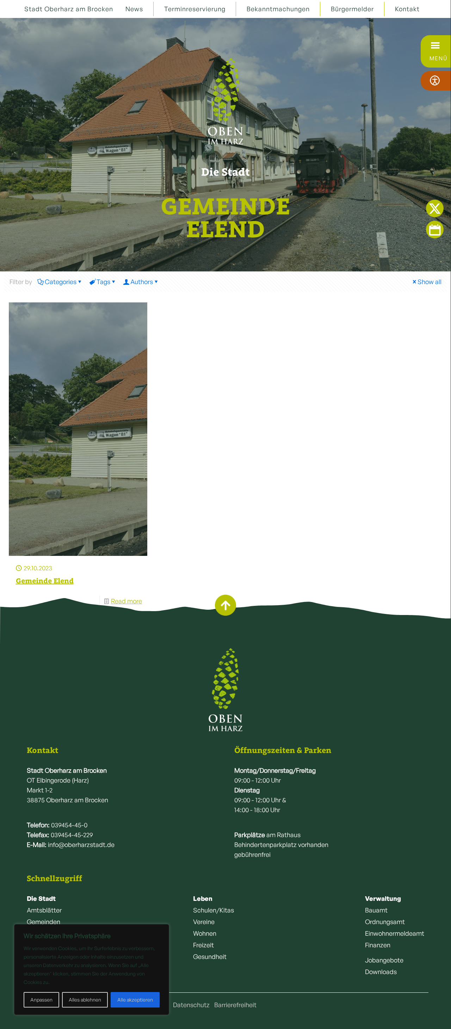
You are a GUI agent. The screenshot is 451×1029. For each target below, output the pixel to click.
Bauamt (376, 910)
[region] (91, 969)
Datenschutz (191, 1005)
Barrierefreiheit (235, 1005)
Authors (141, 282)
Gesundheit (210, 956)
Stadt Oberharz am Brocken (68, 9)
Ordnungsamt (385, 922)
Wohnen (204, 933)
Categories (60, 282)
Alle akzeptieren (135, 1000)
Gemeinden (43, 922)
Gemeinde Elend (45, 580)
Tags (103, 282)
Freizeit (203, 945)
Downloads (381, 971)
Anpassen (41, 1000)
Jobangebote (384, 960)
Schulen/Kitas (213, 910)
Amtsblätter (44, 910)
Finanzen (377, 945)
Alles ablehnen (85, 1000)
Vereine (204, 922)
